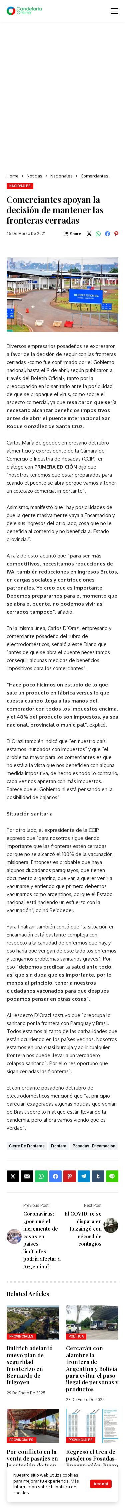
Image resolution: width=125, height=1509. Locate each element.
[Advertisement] (62, 97)
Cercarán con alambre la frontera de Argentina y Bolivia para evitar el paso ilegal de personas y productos (92, 1368)
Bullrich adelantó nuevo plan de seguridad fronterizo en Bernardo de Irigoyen (30, 1365)
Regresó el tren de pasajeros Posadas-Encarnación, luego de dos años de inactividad (92, 1465)
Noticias (34, 175)
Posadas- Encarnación (94, 1146)
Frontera (58, 1146)
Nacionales (61, 175)
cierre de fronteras (27, 1146)
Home (13, 175)
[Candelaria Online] (25, 11)
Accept (100, 1483)
